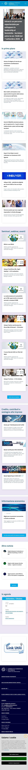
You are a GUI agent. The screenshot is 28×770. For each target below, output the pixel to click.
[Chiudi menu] (23, 3)
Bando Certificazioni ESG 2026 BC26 (13, 450)
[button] (25, 3)
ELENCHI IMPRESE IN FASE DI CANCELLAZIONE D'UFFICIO (13, 694)
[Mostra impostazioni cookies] (26, 385)
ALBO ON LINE (4, 688)
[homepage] (12, 3)
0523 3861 (5, 728)
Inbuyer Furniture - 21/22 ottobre (13, 379)
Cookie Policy (6, 750)
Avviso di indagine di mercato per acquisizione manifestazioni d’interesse (13, 63)
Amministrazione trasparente (8, 676)
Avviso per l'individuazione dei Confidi (14, 425)
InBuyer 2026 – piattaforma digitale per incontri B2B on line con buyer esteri (13, 184)
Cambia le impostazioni (14, 763)
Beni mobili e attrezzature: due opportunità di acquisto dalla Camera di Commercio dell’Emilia (14, 94)
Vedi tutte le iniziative (14, 397)
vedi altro (14, 585)
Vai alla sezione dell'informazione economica (14, 535)
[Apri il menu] (2, 3)
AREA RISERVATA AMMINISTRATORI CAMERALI (11, 682)
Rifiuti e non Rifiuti (9, 244)
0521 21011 (6, 719)
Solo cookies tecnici (14, 754)
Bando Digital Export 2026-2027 (12, 476)
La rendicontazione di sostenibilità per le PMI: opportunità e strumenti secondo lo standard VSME (13, 298)
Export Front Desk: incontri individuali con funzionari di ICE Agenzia (12, 155)
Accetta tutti (14, 758)
